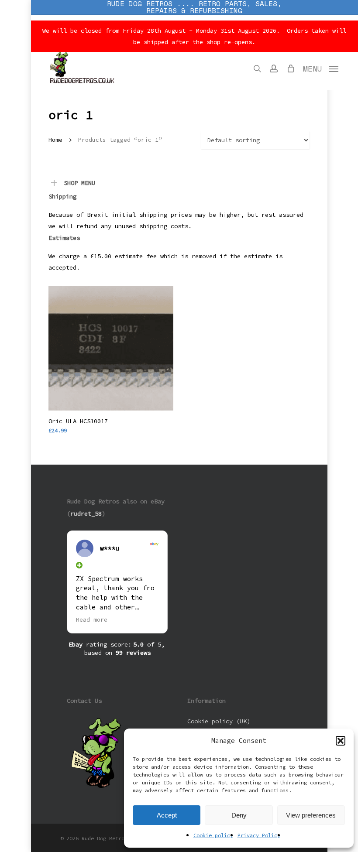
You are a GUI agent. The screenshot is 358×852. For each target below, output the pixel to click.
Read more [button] (91, 619)
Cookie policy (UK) (218, 721)
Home (55, 140)
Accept (167, 815)
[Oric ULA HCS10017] (110, 348)
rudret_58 (86, 513)
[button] (340, 740)
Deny (239, 815)
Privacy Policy (259, 835)
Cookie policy (213, 835)
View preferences (311, 815)
